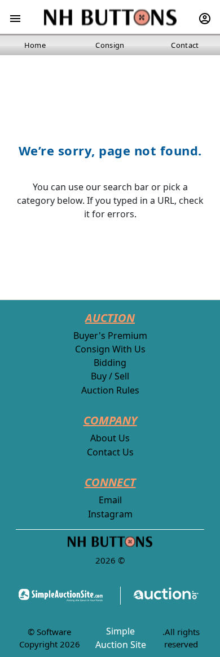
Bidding (110, 362)
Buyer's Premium (110, 335)
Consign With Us (110, 349)
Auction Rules (110, 390)
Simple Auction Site (120, 638)
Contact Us (110, 452)
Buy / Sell (110, 376)
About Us (110, 438)
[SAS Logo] (64, 595)
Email (110, 500)
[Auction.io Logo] (160, 595)
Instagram (110, 514)
